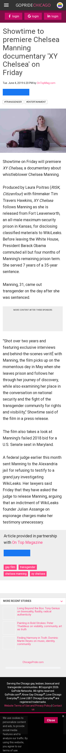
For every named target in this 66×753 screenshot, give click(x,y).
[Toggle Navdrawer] (6, 5)
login (15, 16)
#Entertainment (36, 101)
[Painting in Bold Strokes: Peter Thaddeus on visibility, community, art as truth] (9, 628)
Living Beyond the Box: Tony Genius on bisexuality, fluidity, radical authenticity (38, 611)
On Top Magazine (27, 542)
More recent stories (17, 600)
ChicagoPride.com (33, 662)
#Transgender (13, 101)
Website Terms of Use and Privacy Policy (27, 705)
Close (51, 720)
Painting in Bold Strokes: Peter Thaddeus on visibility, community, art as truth (39, 626)
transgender (27, 567)
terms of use (10, 750)
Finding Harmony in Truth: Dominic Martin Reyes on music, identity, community (37, 641)
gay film (10, 567)
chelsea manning (16, 573)
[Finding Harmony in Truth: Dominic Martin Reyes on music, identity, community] (9, 642)
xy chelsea (38, 573)
